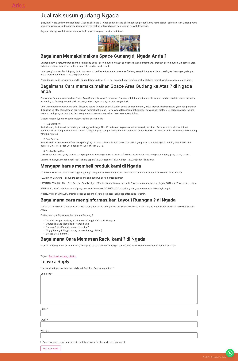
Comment (46, 274)
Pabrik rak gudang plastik (62, 256)
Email (44, 320)
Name (44, 309)
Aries (18, 5)
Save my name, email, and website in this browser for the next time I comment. (84, 342)
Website (44, 331)
